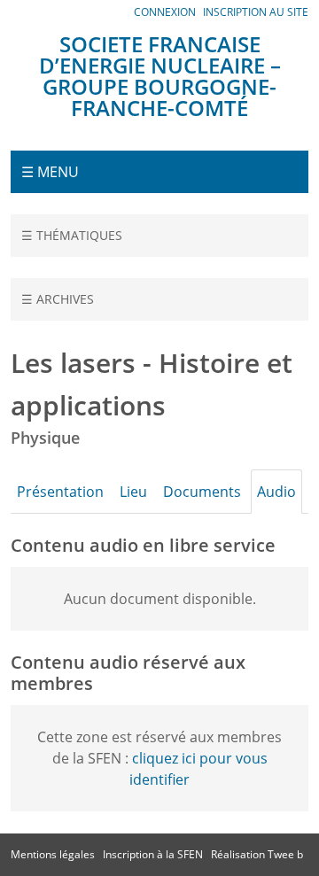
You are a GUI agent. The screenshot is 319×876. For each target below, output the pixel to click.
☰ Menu (50, 172)
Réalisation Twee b (257, 854)
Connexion (165, 11)
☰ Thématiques (71, 235)
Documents (202, 491)
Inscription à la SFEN (153, 854)
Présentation (60, 491)
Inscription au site (255, 11)
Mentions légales (53, 854)
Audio (276, 491)
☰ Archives (57, 299)
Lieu (133, 491)
